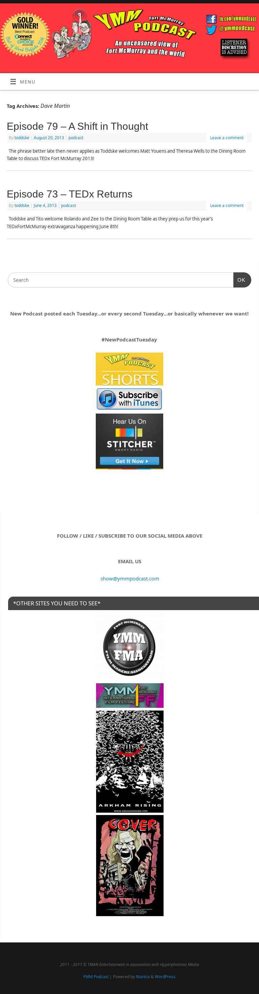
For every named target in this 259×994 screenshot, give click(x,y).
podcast (75, 138)
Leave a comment (226, 138)
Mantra (143, 977)
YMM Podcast (96, 977)
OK (239, 280)
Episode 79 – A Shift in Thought (77, 126)
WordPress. (165, 977)
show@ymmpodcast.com (129, 578)
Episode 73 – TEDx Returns (70, 194)
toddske (22, 138)
